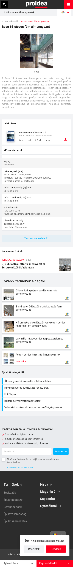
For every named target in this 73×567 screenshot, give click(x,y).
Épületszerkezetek (15, 521)
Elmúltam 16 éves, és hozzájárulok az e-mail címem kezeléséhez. (33, 461)
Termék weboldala (34, 238)
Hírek (44, 484)
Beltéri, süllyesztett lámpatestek (37, 401)
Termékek (11, 484)
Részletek (34, 549)
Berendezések (13, 507)
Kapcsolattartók (48, 563)
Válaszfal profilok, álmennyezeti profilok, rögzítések (37, 407)
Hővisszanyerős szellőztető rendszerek (37, 388)
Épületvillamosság (15, 514)
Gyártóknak (49, 506)
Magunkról (48, 491)
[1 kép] (36, 51)
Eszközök (10, 492)
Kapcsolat (47, 499)
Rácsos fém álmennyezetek (20, 12)
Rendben (56, 549)
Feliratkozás (61, 451)
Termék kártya (36, 294)
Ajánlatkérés (11, 563)
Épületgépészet (13, 499)
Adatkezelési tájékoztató (20, 467)
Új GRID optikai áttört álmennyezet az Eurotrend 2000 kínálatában (36, 265)
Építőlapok (37, 394)
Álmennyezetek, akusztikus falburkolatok (37, 381)
